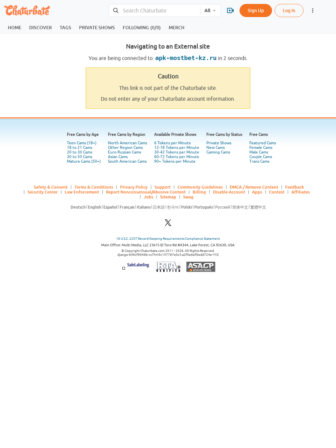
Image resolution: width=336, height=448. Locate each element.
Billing (199, 191)
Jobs (148, 196)
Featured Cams (262, 143)
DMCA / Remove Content (254, 187)
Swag (188, 196)
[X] (168, 224)
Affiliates (300, 191)
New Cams (215, 147)
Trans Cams (259, 161)
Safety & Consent (51, 187)
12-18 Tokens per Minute (176, 147)
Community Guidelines (200, 187)
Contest (276, 191)
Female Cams (260, 147)
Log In (289, 10)
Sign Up (256, 10)
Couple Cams (260, 156)
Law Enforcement (82, 191)
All (207, 10)
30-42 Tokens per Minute (176, 152)
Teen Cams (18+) (81, 143)
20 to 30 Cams (79, 152)
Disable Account (229, 191)
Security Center (43, 191)
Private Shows (218, 143)
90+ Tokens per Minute (175, 161)
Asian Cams (118, 156)
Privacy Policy (134, 187)
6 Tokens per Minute (172, 143)
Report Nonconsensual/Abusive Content (146, 191)
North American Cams (127, 143)
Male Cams (258, 152)
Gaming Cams (218, 152)
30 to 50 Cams (79, 156)
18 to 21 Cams (79, 147)
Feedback (294, 187)
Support (163, 187)
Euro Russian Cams (124, 152)
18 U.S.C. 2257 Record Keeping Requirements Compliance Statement (168, 238)
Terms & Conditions (93, 187)
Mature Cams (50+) (84, 161)
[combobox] (154, 11)
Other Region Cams (125, 147)
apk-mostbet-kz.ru (186, 58)
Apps (257, 191)
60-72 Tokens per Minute (176, 156)
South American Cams (127, 161)
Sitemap (168, 196)
